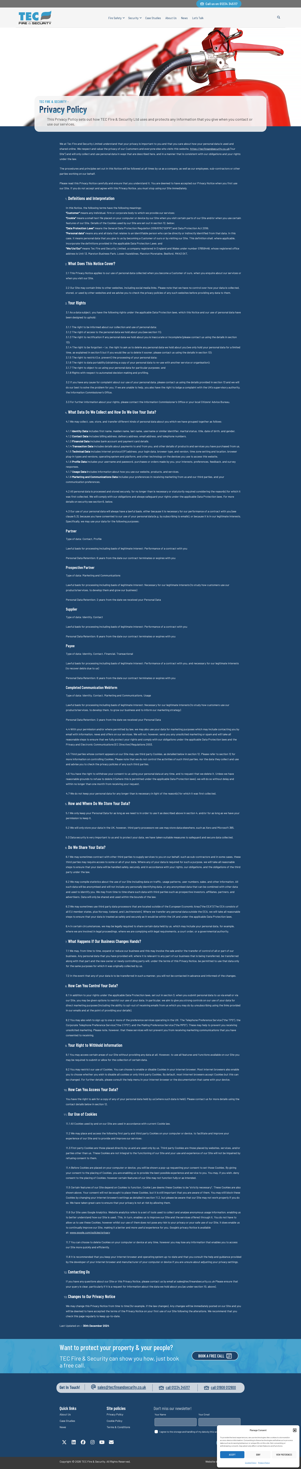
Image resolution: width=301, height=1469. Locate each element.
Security (133, 18)
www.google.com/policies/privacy (90, 1232)
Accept (232, 1454)
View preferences (284, 1454)
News (184, 18)
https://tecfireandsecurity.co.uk (209, 148)
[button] (294, 1430)
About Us (171, 18)
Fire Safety (114, 18)
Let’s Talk (197, 18)
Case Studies (153, 18)
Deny (258, 1454)
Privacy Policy (264, 1462)
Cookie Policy (250, 1462)
